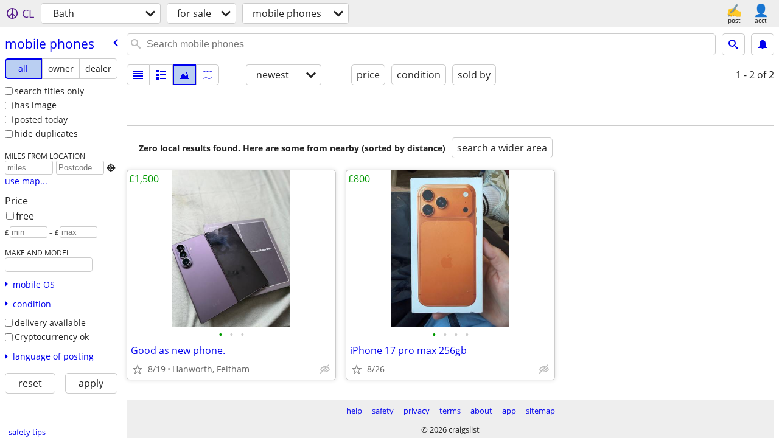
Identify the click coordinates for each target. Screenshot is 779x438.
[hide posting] (325, 369)
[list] (138, 74)
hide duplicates (46, 133)
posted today (41, 119)
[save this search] (762, 44)
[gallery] (184, 74)
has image (36, 105)
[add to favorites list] (137, 369)
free (25, 216)
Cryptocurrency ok (52, 336)
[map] (207, 74)
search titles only (49, 91)
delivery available (50, 322)
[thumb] (161, 74)
